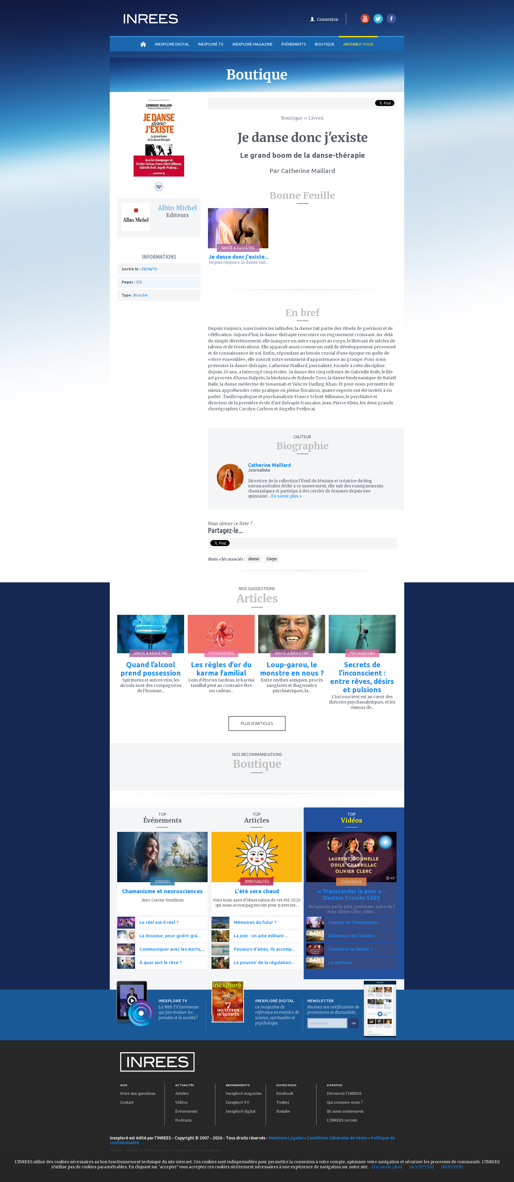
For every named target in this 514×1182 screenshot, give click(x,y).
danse (253, 559)
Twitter (282, 1102)
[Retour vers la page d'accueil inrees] (151, 21)
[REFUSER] (452, 1166)
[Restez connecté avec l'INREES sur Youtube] (365, 21)
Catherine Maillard (269, 465)
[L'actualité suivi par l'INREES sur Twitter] (378, 21)
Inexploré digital (240, 1111)
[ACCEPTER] (421, 1166)
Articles (182, 1093)
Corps (272, 559)
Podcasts (183, 1120)
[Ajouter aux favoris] (158, 186)
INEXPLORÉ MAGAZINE (252, 44)
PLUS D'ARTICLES (257, 723)
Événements (293, 44)
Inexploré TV (237, 1102)
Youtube (283, 1111)
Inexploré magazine (244, 1093)
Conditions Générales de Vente (337, 1138)
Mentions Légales (286, 1138)
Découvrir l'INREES (344, 1093)
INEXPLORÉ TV (211, 44)
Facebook (284, 1093)
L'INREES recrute (342, 1120)
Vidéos (181, 1102)
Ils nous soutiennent (345, 1111)
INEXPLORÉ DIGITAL (172, 44)
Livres (316, 118)
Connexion (327, 19)
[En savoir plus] (387, 1166)
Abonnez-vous (358, 44)
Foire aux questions (138, 1093)
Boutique (324, 44)
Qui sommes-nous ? (345, 1102)
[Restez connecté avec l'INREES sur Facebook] (391, 21)
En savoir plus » (286, 496)
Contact (127, 1102)
